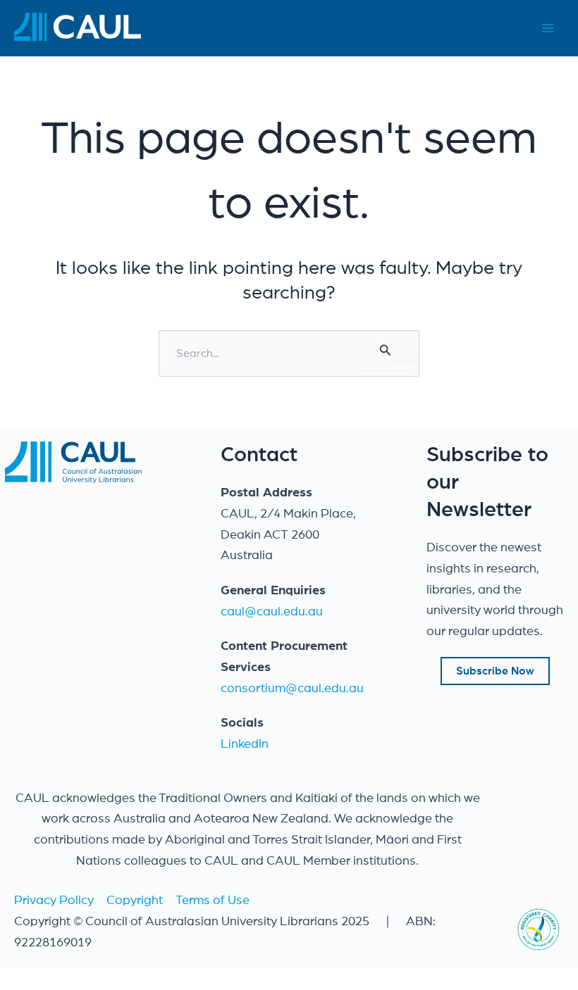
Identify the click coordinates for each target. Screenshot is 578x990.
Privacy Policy (54, 900)
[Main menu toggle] (547, 28)
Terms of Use (213, 900)
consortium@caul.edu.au (292, 688)
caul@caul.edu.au (272, 612)
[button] (495, 671)
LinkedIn (245, 744)
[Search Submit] (385, 350)
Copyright (134, 900)
